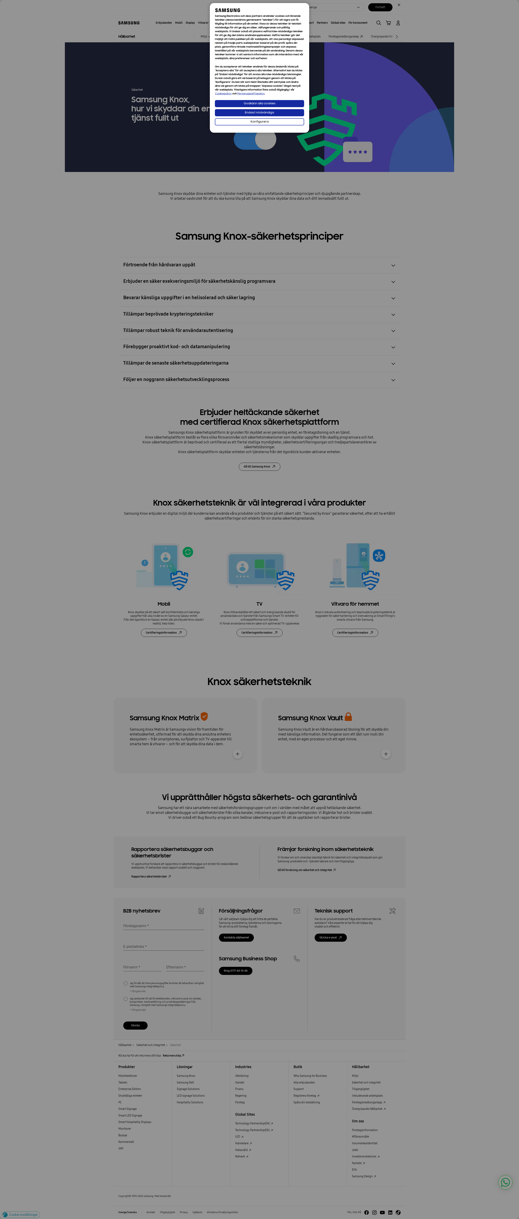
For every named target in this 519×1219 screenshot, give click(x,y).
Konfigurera (260, 121)
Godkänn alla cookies (260, 103)
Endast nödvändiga (259, 112)
